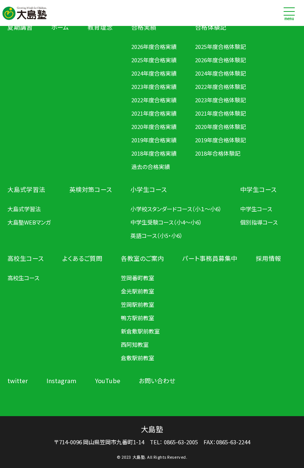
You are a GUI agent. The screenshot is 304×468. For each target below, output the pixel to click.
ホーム (60, 27)
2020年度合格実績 (153, 126)
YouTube (107, 380)
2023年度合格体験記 (220, 100)
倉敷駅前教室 (137, 358)
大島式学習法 (26, 189)
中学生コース (258, 189)
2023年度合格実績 (153, 86)
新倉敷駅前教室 (140, 331)
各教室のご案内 (142, 258)
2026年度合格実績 (153, 46)
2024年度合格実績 (153, 73)
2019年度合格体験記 (220, 140)
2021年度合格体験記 (220, 113)
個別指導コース (259, 222)
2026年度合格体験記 (220, 60)
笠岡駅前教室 (137, 304)
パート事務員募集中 (209, 258)
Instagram (61, 380)
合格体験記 (211, 27)
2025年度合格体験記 (220, 46)
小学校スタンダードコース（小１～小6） (176, 209)
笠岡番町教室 (137, 278)
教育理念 (100, 27)
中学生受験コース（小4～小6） (166, 222)
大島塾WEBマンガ (29, 222)
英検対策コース (90, 189)
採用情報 (268, 258)
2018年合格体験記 (217, 153)
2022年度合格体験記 (220, 86)
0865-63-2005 (181, 442)
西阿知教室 (135, 344)
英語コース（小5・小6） (156, 235)
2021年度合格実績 (153, 113)
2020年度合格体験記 (220, 126)
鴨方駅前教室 (137, 318)
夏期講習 (20, 27)
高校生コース (25, 258)
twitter (17, 380)
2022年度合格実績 (153, 100)
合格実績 (143, 27)
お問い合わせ (157, 380)
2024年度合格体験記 (220, 73)
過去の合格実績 (150, 166)
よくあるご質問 (82, 258)
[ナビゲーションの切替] (289, 13)
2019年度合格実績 (153, 140)
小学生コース (148, 189)
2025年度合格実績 (153, 60)
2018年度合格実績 (153, 153)
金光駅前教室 (137, 291)
